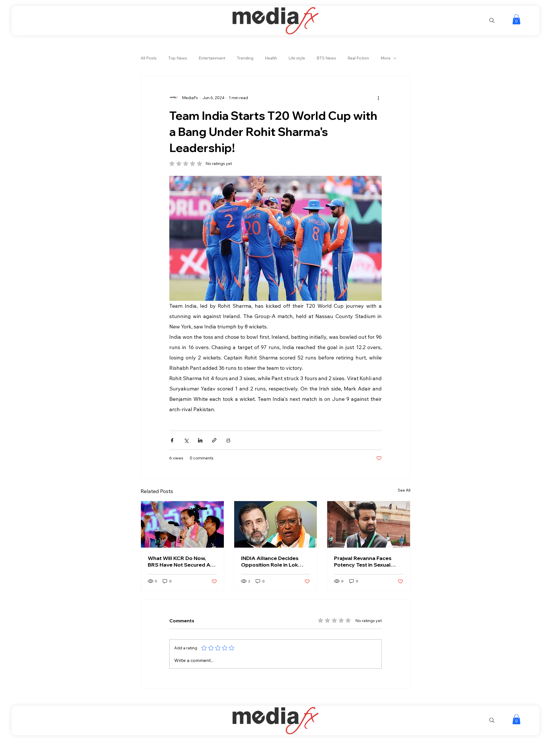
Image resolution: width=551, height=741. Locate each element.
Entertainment (212, 58)
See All (404, 490)
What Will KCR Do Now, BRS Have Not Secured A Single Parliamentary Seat (180, 561)
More (386, 58)
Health (271, 58)
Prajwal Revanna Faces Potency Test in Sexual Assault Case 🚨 (362, 561)
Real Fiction (358, 58)
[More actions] (378, 97)
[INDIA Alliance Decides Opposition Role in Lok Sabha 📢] (275, 524)
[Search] (492, 20)
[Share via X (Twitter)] (186, 440)
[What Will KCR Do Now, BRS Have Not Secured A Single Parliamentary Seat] (182, 524)
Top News (177, 58)
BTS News (326, 58)
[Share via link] (214, 440)
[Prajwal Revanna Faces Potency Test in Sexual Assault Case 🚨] (368, 524)
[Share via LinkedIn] (200, 440)
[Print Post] (228, 440)
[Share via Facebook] (172, 440)
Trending (245, 58)
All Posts (149, 58)
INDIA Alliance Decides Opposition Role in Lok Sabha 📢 (269, 561)
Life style (296, 58)
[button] (516, 19)
